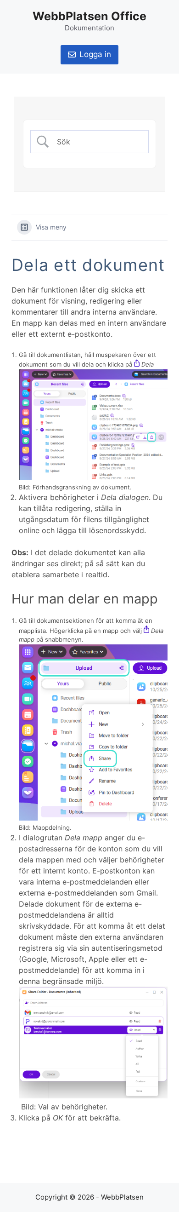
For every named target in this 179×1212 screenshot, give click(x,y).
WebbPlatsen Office (89, 16)
